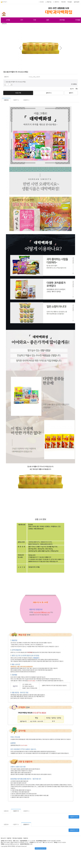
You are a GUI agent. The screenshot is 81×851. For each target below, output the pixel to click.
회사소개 (3, 838)
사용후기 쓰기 (74, 817)
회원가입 (49, 2)
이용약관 (9, 838)
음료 (47, 20)
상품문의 (26, 100)
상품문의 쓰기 (74, 830)
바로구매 (18, 93)
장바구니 (57, 2)
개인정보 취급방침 (17, 838)
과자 (21, 20)
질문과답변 (76, 2)
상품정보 (6, 100)
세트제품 (62, 20)
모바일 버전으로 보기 (40, 848)
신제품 (8, 20)
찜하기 (71, 93)
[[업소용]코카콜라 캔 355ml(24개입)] (40, 48)
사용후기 (16, 100)
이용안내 (25, 838)
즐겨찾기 (4, 2)
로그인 (42, 2)
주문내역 (63, 2)
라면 (34, 20)
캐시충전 (69, 2)
